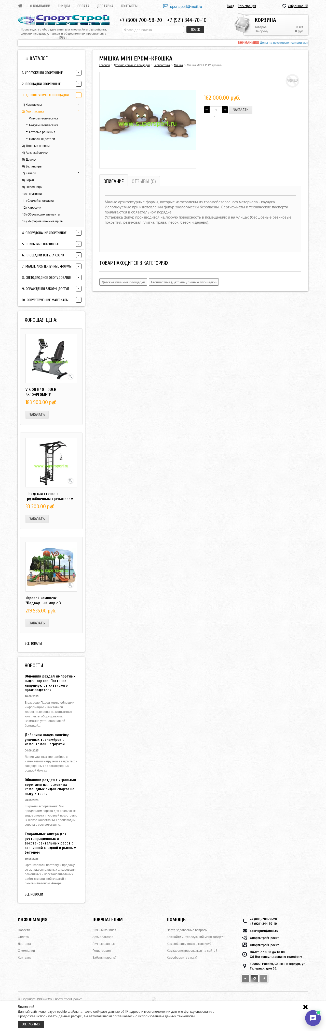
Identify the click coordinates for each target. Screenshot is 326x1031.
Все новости (34, 894)
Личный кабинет (104, 930)
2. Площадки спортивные (41, 84)
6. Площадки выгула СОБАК (43, 255)
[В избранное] (190, 78)
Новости (24, 930)
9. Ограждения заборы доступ (45, 289)
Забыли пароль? (104, 957)
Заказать (37, 414)
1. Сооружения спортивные (42, 73)
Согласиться (31, 1024)
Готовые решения (42, 132)
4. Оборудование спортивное (44, 233)
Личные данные (104, 943)
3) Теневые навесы (36, 145)
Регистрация (247, 6)
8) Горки (28, 180)
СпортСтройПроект (264, 937)
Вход (230, 6)
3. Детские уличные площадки (45, 95)
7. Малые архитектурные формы (47, 266)
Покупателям (107, 919)
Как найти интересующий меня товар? (195, 936)
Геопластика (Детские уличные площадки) (183, 282)
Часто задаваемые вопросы (187, 930)
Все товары (33, 643)
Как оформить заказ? (182, 957)
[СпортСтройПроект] (64, 20)
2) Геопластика (33, 111)
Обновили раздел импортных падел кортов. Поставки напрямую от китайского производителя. (50, 683)
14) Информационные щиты (42, 221)
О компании (40, 6)
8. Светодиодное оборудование (46, 277)
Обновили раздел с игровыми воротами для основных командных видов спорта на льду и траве (50, 787)
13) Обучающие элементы (41, 214)
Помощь (176, 919)
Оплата (83, 6)
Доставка (105, 6)
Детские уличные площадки (123, 282)
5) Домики (29, 159)
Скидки (64, 6)
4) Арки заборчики (35, 152)
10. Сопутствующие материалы (45, 300)
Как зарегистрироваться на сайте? (192, 950)
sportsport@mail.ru (186, 6)
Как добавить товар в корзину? (189, 943)
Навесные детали (42, 138)
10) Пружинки (32, 193)
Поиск (195, 29)
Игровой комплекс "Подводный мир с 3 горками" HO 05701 (43, 603)
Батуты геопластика (43, 125)
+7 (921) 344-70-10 (187, 20)
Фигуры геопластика (43, 118)
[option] (163, 42)
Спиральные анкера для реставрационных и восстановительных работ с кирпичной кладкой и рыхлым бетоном (50, 843)
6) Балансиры (32, 166)
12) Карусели (31, 207)
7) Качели (29, 173)
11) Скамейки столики (38, 200)
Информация (32, 919)
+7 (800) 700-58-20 (140, 20)
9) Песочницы (32, 186)
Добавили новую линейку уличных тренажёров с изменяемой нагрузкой (47, 739)
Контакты (129, 6)
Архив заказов (102, 936)
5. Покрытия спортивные (40, 244)
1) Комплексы (32, 104)
